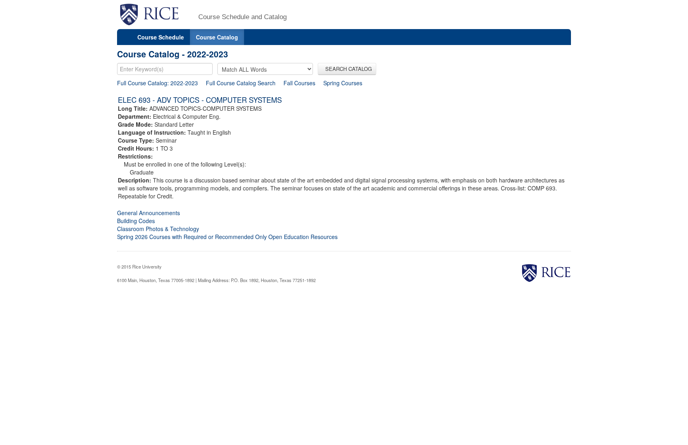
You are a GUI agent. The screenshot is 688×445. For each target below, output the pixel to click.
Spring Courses (342, 83)
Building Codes (136, 221)
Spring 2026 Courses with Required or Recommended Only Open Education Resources (227, 237)
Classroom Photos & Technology (158, 229)
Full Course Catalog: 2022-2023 (157, 83)
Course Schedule (160, 37)
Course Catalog (217, 37)
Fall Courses (299, 83)
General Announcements (148, 213)
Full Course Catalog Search (241, 83)
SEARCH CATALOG (347, 69)
